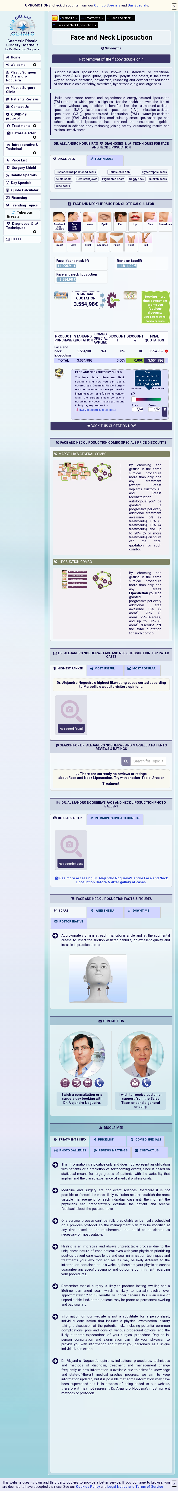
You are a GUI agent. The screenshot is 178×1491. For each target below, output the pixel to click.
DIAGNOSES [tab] (65, 159)
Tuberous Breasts (20, 215)
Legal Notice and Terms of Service (135, 1487)
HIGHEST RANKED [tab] (69, 668)
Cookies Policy (88, 1487)
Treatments (92, 18)
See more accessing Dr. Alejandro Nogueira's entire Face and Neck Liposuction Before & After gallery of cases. (113, 880)
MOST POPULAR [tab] (143, 668)
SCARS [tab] (62, 910)
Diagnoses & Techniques (20, 226)
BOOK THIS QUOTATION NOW (113, 426)
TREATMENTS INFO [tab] (71, 1139)
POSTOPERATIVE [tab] (70, 921)
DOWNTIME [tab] (140, 910)
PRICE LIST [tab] (105, 1139)
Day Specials (138, 5)
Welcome (17, 65)
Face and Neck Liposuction (74, 25)
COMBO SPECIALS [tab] (147, 1139)
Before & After (23, 133)
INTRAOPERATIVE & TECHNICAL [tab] (116, 818)
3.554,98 (84, 304)
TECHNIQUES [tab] (103, 159)
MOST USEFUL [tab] (104, 668)
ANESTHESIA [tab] (104, 910)
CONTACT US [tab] (148, 1150)
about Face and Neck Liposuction (85, 778)
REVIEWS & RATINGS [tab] (112, 1150)
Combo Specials (107, 5)
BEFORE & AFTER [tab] (69, 818)
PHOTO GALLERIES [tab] (72, 1150)
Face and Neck (120, 18)
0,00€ (140, 409)
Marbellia (68, 18)
